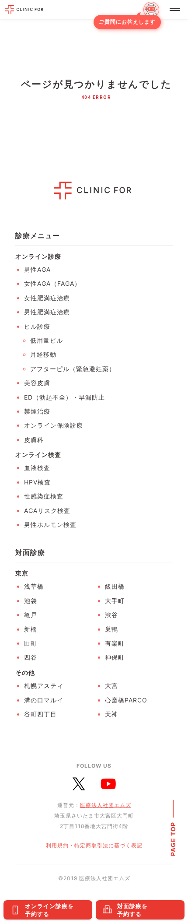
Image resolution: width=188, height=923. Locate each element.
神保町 (115, 657)
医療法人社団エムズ (105, 805)
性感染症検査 (43, 496)
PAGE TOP (173, 839)
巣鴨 (111, 629)
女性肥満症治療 (47, 298)
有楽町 (115, 643)
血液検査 (37, 467)
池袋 (30, 600)
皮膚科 (34, 439)
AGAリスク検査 (47, 510)
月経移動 (43, 354)
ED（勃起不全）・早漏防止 (64, 397)
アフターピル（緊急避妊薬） (72, 368)
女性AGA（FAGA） (52, 283)
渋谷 (111, 614)
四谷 (30, 657)
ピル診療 (37, 326)
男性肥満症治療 (47, 312)
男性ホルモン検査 (50, 524)
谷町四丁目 (40, 714)
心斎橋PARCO (126, 700)
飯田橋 (115, 586)
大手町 (115, 600)
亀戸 (30, 614)
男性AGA (37, 269)
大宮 (111, 685)
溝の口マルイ (43, 700)
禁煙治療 (37, 411)
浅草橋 (34, 586)
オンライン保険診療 (53, 425)
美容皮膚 (37, 382)
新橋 (30, 629)
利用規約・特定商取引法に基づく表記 (94, 845)
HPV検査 (37, 482)
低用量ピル (46, 340)
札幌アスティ (43, 685)
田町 (30, 643)
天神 (111, 714)
